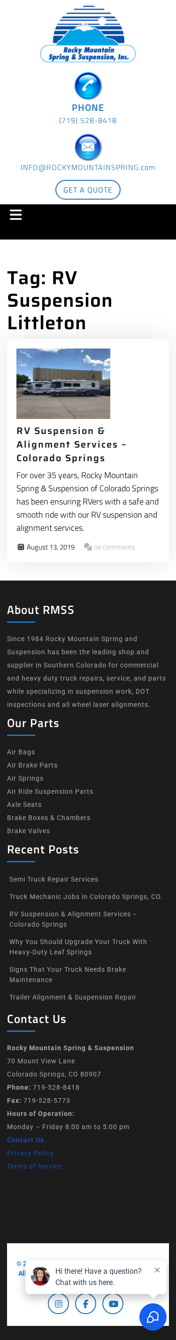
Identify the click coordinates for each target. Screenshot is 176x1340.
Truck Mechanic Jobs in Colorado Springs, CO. (86, 896)
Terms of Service (34, 1166)
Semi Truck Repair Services (54, 879)
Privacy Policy (30, 1153)
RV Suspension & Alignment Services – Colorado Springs (71, 444)
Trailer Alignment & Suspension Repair (73, 997)
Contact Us (25, 1140)
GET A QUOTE (88, 189)
